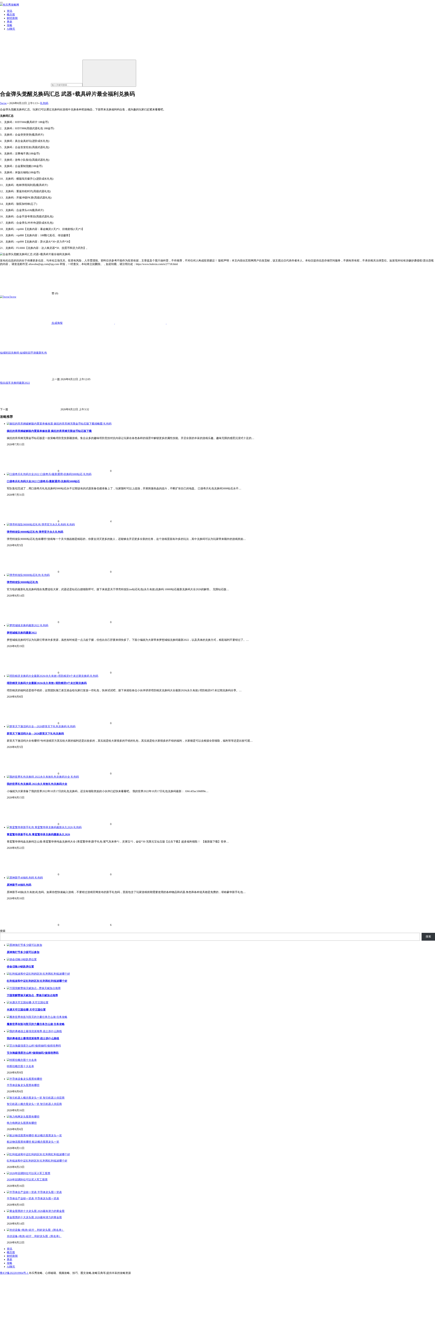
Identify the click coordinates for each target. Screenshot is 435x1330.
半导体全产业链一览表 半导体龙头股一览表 (33, 1198)
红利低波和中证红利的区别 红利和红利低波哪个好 (37, 980)
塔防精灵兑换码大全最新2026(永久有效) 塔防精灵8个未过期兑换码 (47, 683)
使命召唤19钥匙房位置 (20, 966)
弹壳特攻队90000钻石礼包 (22, 582)
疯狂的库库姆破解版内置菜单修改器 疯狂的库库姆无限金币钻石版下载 (49, 430)
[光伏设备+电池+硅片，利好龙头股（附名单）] (35, 1229)
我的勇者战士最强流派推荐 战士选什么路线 (33, 1038)
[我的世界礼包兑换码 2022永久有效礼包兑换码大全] (39, 776)
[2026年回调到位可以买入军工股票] (28, 1173)
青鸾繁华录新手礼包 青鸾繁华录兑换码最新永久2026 (38, 834)
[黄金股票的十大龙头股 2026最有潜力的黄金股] (36, 1211)
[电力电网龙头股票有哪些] (23, 1116)
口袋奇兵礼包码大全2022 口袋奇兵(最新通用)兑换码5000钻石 (43, 481)
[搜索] (109, 73)
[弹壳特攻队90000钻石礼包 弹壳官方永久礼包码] (37, 524)
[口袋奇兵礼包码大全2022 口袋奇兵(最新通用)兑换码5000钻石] (45, 474)
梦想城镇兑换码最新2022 (22, 632)
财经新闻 (12, 18)
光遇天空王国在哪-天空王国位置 (26, 1009)
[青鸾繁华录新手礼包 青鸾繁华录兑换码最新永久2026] (40, 827)
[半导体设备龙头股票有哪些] (24, 1078)
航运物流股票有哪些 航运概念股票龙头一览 (33, 1141)
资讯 (9, 11)
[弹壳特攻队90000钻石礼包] (24, 575)
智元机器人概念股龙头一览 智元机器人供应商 (34, 1104)
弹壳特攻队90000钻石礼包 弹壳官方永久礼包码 (35, 531)
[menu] (1, 2)
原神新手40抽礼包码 (19, 884)
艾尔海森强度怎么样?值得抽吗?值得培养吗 (32, 1052)
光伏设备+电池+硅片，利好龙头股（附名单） (34, 1236)
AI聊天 (11, 28)
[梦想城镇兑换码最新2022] (23, 625)
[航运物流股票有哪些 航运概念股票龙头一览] (34, 1135)
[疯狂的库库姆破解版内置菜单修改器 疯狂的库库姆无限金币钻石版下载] (55, 423)
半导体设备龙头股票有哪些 (23, 1085)
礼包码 (44, 103)
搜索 (2, 930)
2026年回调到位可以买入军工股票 (27, 1179)
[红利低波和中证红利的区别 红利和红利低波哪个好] (38, 1154)
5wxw (3, 103)
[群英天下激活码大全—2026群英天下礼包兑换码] (37, 726)
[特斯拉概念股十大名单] (22, 1060)
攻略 (9, 25)
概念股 (11, 14)
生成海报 (57, 322)
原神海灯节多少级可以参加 (23, 952)
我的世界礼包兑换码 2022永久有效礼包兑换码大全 (37, 783)
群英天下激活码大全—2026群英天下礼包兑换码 (35, 733)
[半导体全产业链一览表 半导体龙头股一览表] (34, 1192)
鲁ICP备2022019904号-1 (14, 1272)
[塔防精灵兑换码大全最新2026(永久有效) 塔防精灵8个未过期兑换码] (48, 675)
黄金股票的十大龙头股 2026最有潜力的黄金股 (34, 1217)
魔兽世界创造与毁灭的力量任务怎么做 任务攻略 (36, 1024)
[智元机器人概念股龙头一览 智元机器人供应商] (36, 1097)
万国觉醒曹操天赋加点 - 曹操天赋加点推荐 (32, 995)
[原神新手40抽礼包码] (21, 877)
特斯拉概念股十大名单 (20, 1066)
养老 (9, 21)
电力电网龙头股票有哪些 (22, 1122)
